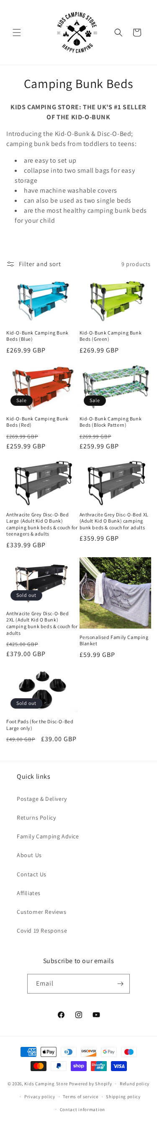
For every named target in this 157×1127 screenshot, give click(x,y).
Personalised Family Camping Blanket (114, 640)
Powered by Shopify (90, 1084)
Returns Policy (36, 817)
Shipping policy (123, 1096)
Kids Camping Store (46, 1084)
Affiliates (29, 893)
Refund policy (134, 1084)
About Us (29, 855)
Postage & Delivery (42, 798)
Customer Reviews (42, 912)
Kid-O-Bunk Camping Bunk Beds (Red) (37, 421)
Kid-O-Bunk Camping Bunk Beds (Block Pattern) (111, 421)
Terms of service (80, 1096)
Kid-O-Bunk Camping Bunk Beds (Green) (111, 336)
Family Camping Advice (48, 836)
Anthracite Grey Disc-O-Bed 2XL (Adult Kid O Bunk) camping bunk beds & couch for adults (41, 623)
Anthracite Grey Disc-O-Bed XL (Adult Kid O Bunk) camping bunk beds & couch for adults (114, 521)
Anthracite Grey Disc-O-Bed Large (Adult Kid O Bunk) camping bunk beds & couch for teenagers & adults (41, 524)
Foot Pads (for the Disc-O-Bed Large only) (39, 724)
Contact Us (31, 874)
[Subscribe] (120, 984)
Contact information (82, 1109)
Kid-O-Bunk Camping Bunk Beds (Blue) (37, 336)
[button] (17, 32)
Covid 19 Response (42, 930)
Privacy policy (39, 1096)
